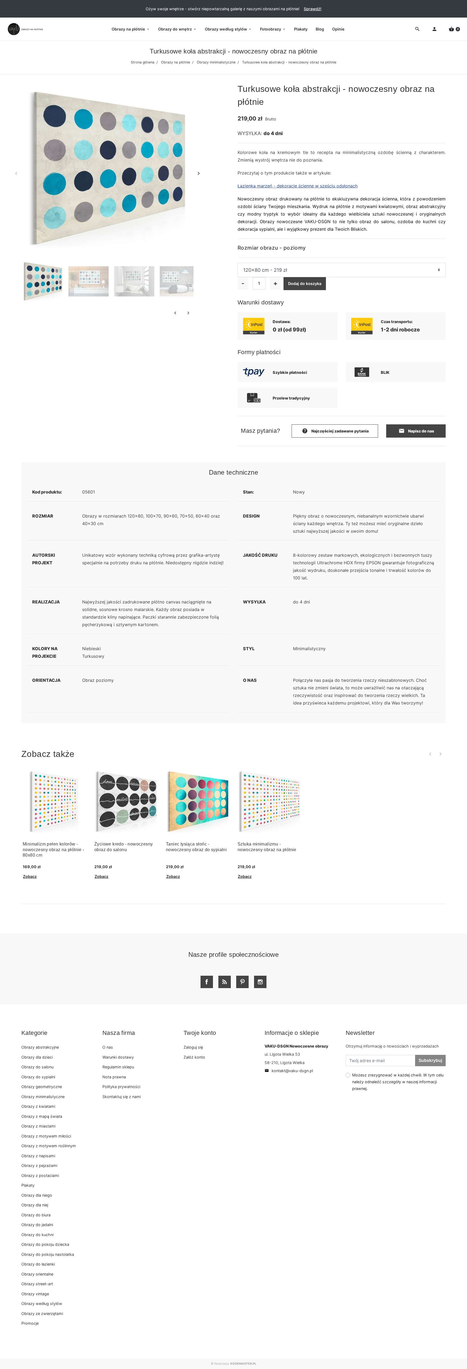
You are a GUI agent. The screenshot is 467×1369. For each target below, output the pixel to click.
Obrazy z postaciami (40, 1175)
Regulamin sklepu (118, 1067)
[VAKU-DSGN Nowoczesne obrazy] (24, 29)
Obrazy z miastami (38, 1126)
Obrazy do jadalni (37, 1224)
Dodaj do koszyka (304, 283)
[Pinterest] (242, 982)
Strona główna (142, 62)
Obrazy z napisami (38, 1155)
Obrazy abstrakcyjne (40, 1047)
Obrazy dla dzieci (37, 1057)
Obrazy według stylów (41, 1303)
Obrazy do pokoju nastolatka (47, 1254)
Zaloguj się (193, 1047)
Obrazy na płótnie (175, 62)
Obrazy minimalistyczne (216, 62)
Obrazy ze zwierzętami (42, 1313)
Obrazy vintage (35, 1293)
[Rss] (224, 982)
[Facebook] (207, 982)
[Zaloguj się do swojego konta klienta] (434, 29)
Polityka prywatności (121, 1086)
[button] (454, 29)
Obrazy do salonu (37, 1067)
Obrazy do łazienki (38, 1264)
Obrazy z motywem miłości (46, 1136)
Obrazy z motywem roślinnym (48, 1145)
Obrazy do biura (36, 1215)
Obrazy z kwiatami (38, 1106)
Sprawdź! (312, 8)
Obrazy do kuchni (37, 1234)
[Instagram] (260, 982)
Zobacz (30, 876)
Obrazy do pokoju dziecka (45, 1244)
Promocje (30, 1323)
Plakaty (28, 1185)
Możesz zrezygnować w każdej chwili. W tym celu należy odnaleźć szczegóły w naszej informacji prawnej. (397, 1082)
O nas (107, 1047)
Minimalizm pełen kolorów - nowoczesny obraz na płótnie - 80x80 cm (53, 850)
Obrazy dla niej (34, 1205)
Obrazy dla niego (36, 1195)
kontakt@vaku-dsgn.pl (289, 1070)
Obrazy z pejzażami (39, 1165)
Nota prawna (114, 1077)
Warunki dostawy (118, 1057)
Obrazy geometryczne (41, 1086)
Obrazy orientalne (37, 1274)
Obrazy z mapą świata (41, 1116)
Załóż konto (194, 1057)
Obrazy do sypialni (38, 1077)
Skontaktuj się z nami (121, 1096)
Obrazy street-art (37, 1283)
